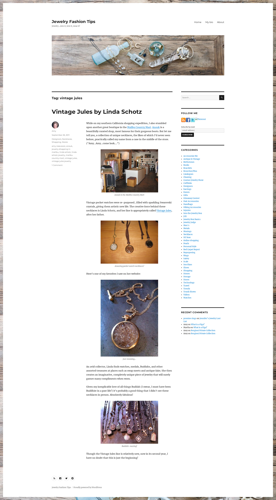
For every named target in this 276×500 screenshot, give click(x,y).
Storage (186, 276)
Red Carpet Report (191, 249)
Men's (186, 225)
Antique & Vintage (191, 159)
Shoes (186, 267)
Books (186, 165)
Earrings (187, 189)
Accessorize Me (190, 156)
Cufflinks (187, 183)
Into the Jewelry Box (192, 213)
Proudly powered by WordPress (87, 487)
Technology (188, 282)
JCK (185, 216)
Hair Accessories (191, 201)
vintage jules (71, 158)
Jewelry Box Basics (192, 219)
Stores (65, 142)
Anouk (156, 127)
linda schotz (65, 152)
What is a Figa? (197, 324)
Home (197, 22)
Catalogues (188, 174)
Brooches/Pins (190, 171)
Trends (186, 288)
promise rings (189, 318)
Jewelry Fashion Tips (73, 21)
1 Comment (57, 165)
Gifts (185, 195)
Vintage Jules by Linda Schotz (97, 111)
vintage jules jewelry (61, 161)
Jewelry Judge (189, 222)
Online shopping (191, 240)
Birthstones (188, 162)
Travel (186, 285)
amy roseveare (58, 146)
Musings (187, 231)
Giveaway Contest (191, 198)
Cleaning (187, 177)
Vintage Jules (163, 210)
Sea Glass (187, 264)
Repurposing (189, 252)
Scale (185, 261)
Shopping (56, 142)
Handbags (188, 204)
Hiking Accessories (192, 207)
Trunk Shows (189, 291)
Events (186, 192)
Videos (186, 295)
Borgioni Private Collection (203, 330)
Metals (186, 228)
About (220, 22)
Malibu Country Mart (139, 127)
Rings (186, 255)
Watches (187, 298)
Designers (56, 139)
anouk (69, 146)
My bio (209, 22)
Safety (186, 258)
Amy (54, 131)
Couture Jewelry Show (193, 180)
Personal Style (189, 246)
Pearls (186, 243)
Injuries (187, 210)
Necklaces (67, 139)
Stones (186, 273)
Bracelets (187, 168)
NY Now (187, 237)
